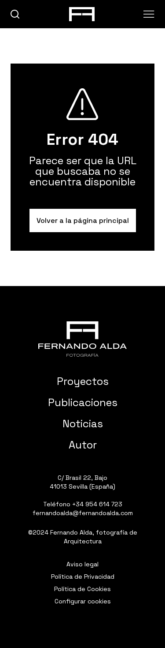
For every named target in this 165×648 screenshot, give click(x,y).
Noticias (82, 423)
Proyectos (83, 381)
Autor (83, 445)
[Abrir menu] (148, 14)
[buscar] (15, 14)
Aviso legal (82, 564)
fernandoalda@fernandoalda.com (83, 513)
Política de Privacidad (82, 576)
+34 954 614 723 (97, 504)
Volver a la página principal (83, 220)
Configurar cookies (83, 601)
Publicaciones (82, 402)
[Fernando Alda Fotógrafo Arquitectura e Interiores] (82, 339)
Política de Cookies (82, 589)
